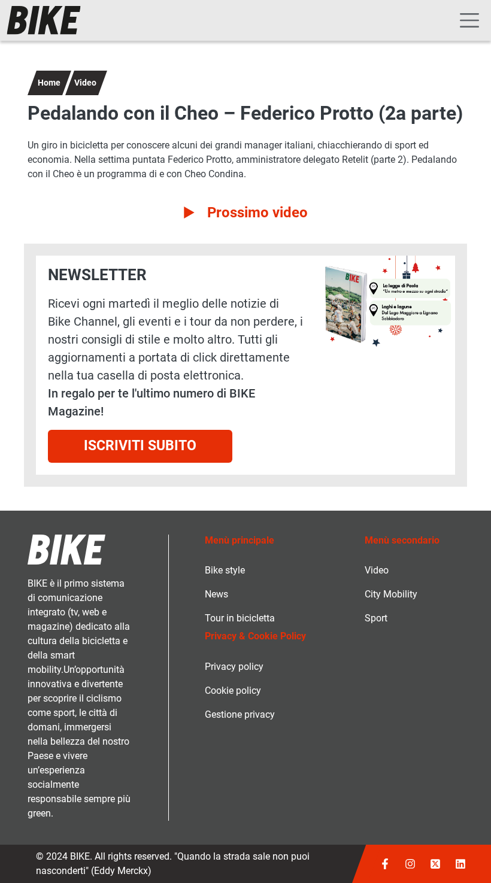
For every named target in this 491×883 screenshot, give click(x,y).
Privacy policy (234, 666)
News (216, 594)
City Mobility (391, 594)
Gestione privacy (240, 714)
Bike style (225, 570)
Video (85, 82)
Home (49, 82)
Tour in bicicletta (240, 618)
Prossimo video (257, 212)
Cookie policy (233, 690)
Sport (376, 618)
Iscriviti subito (140, 446)
